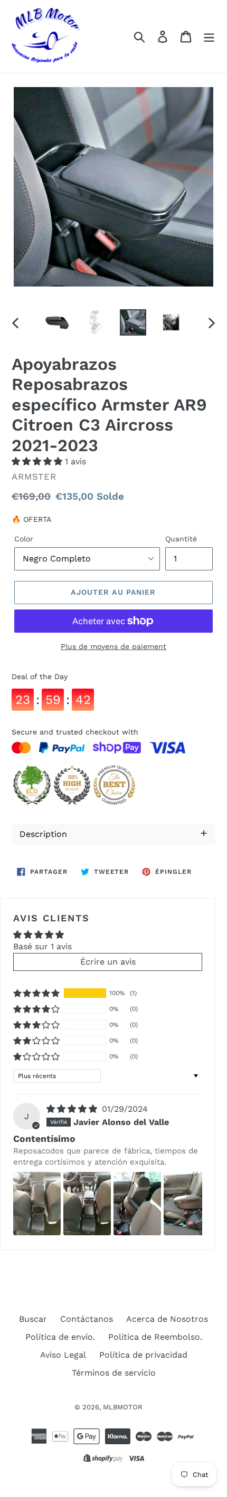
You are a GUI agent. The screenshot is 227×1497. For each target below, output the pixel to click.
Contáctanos (86, 1319)
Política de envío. (60, 1337)
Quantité (181, 539)
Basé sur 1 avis (42, 946)
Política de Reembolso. (155, 1337)
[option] (57, 322)
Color (23, 539)
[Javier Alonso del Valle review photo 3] (137, 1203)
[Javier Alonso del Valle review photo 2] (87, 1203)
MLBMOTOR (123, 1407)
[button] (38, 461)
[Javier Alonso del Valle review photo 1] (37, 1203)
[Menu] (209, 37)
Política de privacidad (143, 1355)
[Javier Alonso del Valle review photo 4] (187, 1203)
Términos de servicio (114, 1373)
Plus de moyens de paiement (113, 646)
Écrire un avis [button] (108, 962)
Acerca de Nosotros (167, 1319)
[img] (73, 1109)
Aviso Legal (63, 1355)
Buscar (33, 1319)
